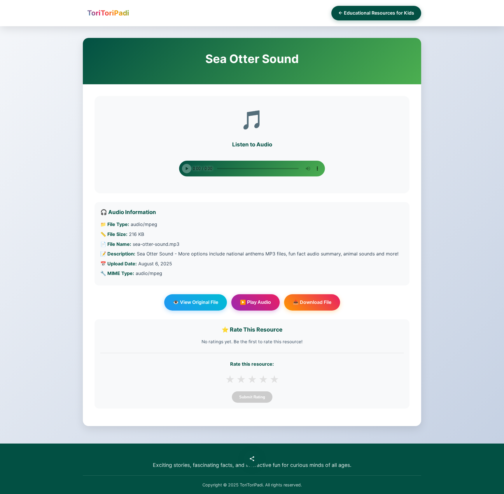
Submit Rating (252, 397)
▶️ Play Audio (255, 302)
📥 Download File (312, 302)
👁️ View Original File (195, 302)
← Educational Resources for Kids (376, 13)
